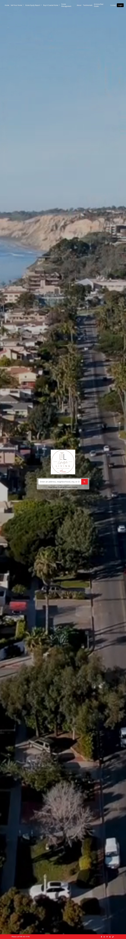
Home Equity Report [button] (32, 5)
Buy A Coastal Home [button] (51, 5)
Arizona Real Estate (98, 5)
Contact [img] (113, 5)
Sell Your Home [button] (16, 5)
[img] (101, 936)
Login (120, 5)
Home (7, 5)
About (79, 5)
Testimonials (87, 5)
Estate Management (66, 5)
